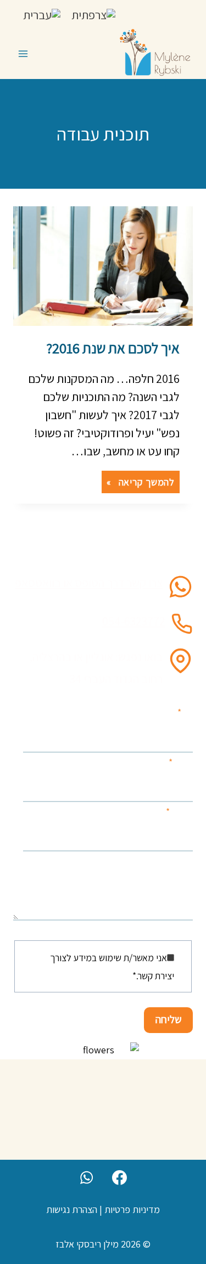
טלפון (181, 762)
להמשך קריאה (138, 482)
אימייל (179, 811)
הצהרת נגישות (71, 1209)
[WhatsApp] (87, 1177)
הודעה (182, 861)
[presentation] (103, 266)
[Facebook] (119, 1177)
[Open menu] (23, 53)
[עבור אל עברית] (42, 14)
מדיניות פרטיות (132, 1209)
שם (185, 712)
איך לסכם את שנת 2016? (113, 348)
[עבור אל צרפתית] (93, 14)
